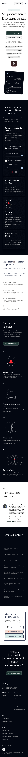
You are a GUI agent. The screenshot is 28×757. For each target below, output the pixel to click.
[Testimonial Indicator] (9, 521)
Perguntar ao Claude (15, 631)
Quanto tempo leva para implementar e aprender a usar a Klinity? (13, 572)
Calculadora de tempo (7, 721)
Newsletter (16, 706)
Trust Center (5, 739)
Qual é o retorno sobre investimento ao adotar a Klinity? (13, 590)
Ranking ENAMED (6, 718)
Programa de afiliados (19, 698)
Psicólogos (5, 701)
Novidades (16, 701)
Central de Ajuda (17, 695)
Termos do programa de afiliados (10, 736)
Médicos (4, 695)
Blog (15, 703)
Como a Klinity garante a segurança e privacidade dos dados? (13, 555)
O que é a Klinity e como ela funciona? (11, 548)
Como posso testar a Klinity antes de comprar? (13, 596)
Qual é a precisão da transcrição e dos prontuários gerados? (12, 566)
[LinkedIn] (8, 745)
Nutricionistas (5, 698)
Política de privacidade (7, 733)
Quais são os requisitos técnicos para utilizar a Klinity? (13, 584)
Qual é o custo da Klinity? (10, 560)
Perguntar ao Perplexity (15, 636)
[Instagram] (2, 745)
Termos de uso (5, 730)
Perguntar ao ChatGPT (15, 627)
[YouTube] (10, 745)
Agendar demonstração (19, 709)
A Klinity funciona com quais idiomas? (13, 578)
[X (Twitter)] (5, 745)
